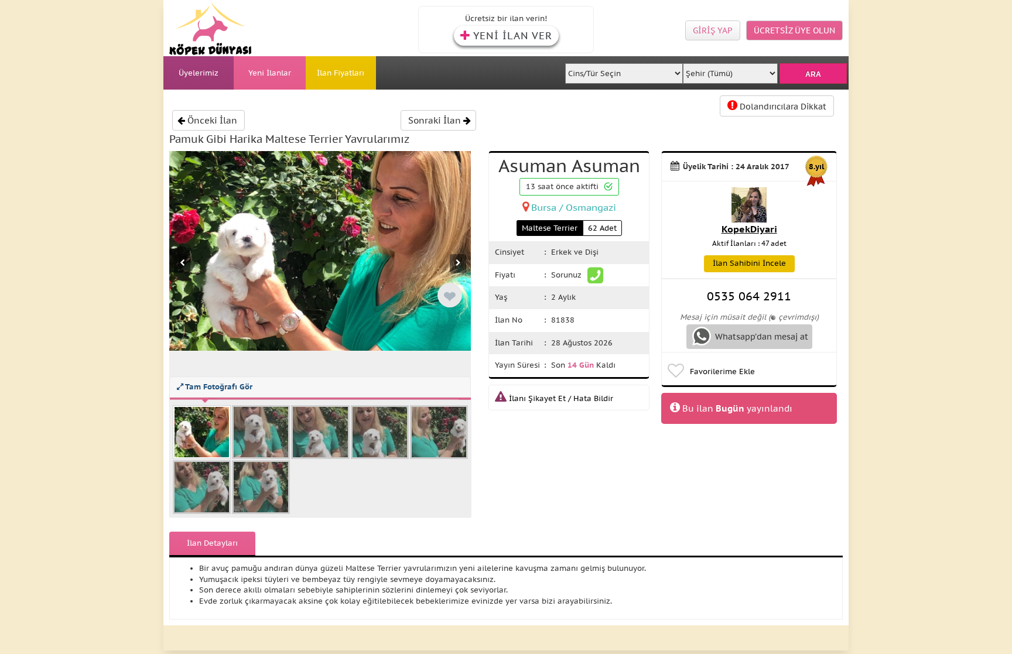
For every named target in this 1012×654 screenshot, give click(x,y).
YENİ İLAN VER (512, 35)
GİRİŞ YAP (713, 30)
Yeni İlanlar (269, 73)
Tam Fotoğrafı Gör (217, 387)
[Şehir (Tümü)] (730, 70)
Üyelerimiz (198, 73)
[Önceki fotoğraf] (182, 263)
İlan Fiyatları (340, 73)
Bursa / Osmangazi (573, 207)
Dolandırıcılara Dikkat (781, 106)
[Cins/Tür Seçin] (624, 70)
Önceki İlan (211, 120)
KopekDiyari (749, 229)
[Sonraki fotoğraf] (458, 263)
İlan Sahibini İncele (749, 263)
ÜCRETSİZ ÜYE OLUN (794, 30)
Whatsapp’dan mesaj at (760, 336)
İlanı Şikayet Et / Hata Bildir (560, 398)
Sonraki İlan (435, 120)
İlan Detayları (212, 543)
